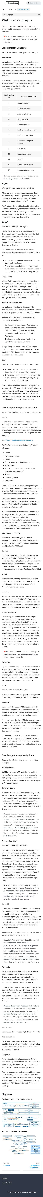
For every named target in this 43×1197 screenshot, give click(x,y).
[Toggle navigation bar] (3, 3)
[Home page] (4, 9)
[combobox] (33, 3)
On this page (8, 15)
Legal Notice (6, 1183)
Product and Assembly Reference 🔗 (19, 440)
